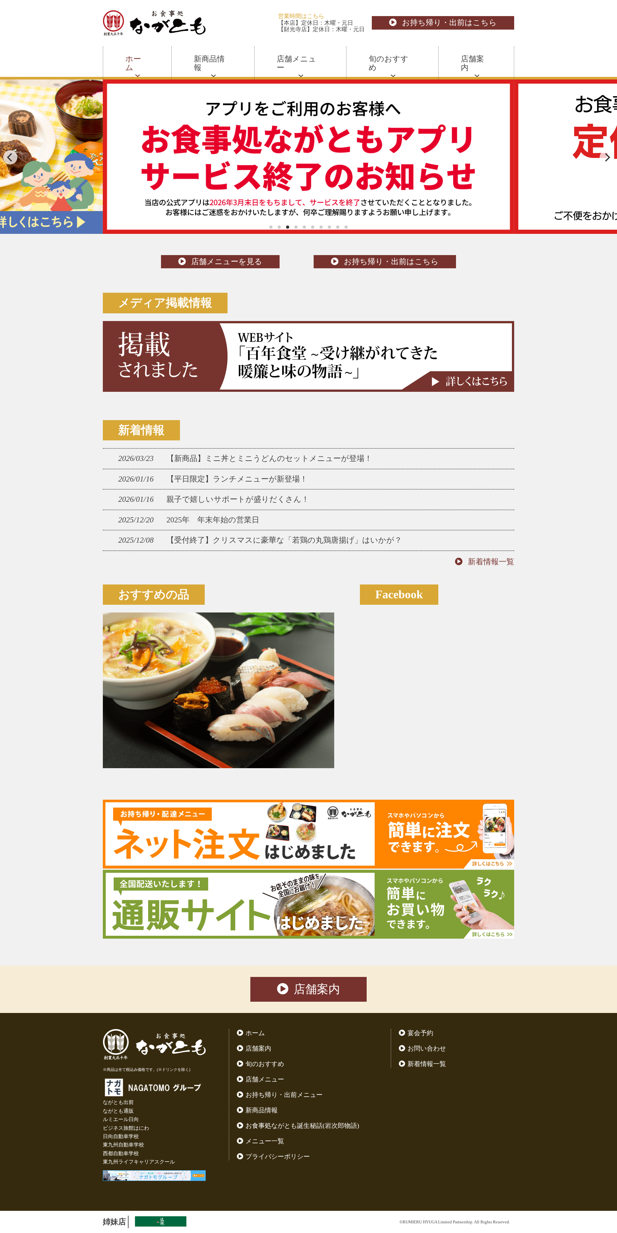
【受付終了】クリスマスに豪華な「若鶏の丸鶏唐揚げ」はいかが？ (284, 540)
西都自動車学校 (121, 1153)
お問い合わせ (426, 1048)
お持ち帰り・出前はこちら (449, 22)
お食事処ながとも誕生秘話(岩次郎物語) (302, 1125)
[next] (607, 157)
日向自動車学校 (121, 1136)
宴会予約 (420, 1032)
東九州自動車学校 (123, 1144)
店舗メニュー (265, 1079)
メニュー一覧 (265, 1141)
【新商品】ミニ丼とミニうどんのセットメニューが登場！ (269, 458)
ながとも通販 (118, 1111)
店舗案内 (317, 989)
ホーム (255, 1032)
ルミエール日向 (121, 1119)
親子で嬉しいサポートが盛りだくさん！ (237, 499)
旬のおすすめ (265, 1063)
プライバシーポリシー (278, 1156)
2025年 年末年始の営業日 (212, 520)
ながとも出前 (118, 1102)
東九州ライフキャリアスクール (139, 1161)
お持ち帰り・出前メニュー (284, 1094)
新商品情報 (262, 1110)
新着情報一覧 (491, 561)
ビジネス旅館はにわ (126, 1128)
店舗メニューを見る (226, 261)
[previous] (10, 157)
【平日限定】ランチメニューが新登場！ (237, 479)
